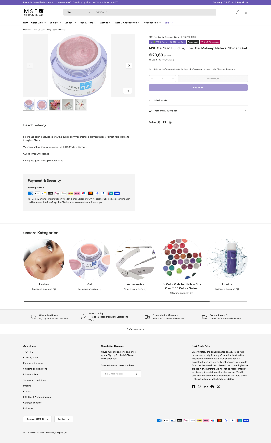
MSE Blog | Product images (37, 397)
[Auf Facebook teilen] (164, 122)
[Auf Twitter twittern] (159, 122)
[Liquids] (227, 259)
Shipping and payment (35, 368)
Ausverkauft (213, 78)
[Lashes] (43, 259)
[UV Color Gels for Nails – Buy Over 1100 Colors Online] (181, 259)
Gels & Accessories (126, 22)
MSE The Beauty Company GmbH (164, 37)
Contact (27, 391)
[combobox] (139, 12)
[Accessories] (135, 259)
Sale (167, 22)
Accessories (151, 22)
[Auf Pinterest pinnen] (170, 122)
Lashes (69, 22)
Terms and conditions (34, 380)
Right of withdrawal (33, 363)
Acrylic (104, 22)
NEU (25, 22)
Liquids (227, 284)
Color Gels (37, 22)
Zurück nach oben (135, 329)
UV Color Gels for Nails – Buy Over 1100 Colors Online (181, 286)
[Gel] (89, 259)
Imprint (27, 385)
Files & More (86, 22)
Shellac (54, 22)
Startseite (27, 30)
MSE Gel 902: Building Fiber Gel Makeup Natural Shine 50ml (51, 30)
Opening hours (30, 357)
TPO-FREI (28, 351)
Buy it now (198, 87)
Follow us (28, 408)
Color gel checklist (32, 402)
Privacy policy (30, 374)
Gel (89, 284)
